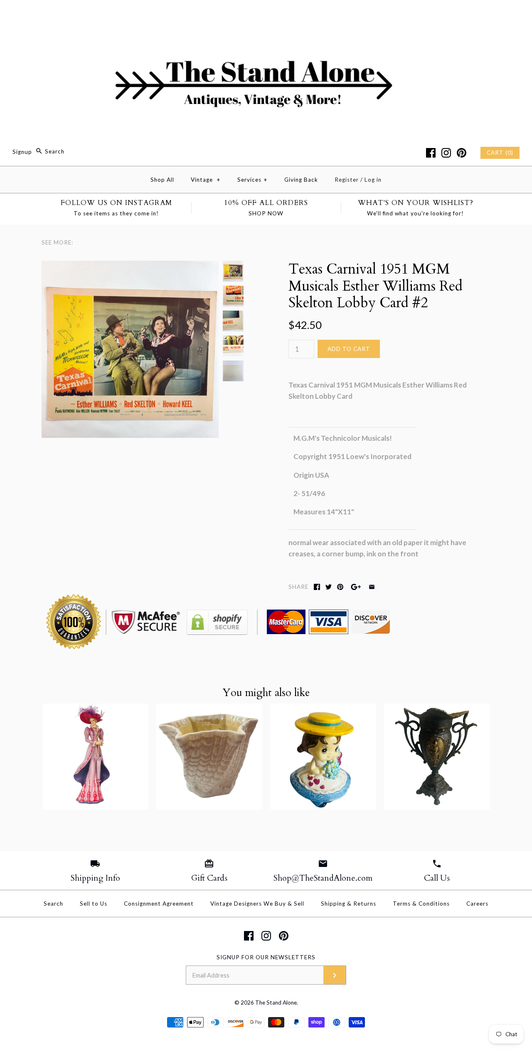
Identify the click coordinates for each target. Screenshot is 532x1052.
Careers (477, 903)
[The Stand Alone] (266, 14)
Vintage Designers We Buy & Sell (257, 903)
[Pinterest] (461, 153)
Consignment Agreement (159, 903)
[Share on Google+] (356, 587)
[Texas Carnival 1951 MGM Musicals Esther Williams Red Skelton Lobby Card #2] (130, 266)
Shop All (162, 179)
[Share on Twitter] (328, 587)
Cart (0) (500, 152)
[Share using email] (372, 587)
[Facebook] (431, 153)
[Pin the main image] (340, 587)
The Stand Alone (276, 1002)
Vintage (206, 179)
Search (53, 903)
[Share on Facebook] (317, 587)
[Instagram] (446, 153)
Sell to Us (93, 903)
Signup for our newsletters (266, 957)
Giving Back (301, 179)
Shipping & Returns (348, 903)
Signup (22, 151)
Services (252, 179)
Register (347, 179)
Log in (373, 179)
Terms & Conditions (421, 903)
